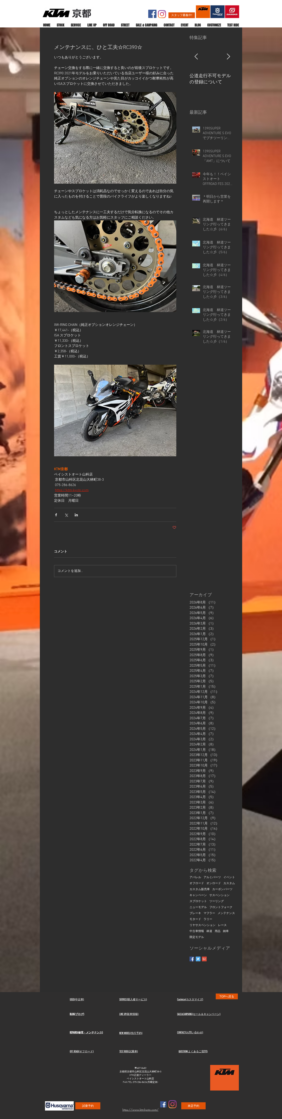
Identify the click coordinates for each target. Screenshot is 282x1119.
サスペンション (219, 895)
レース (222, 925)
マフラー (209, 913)
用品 (217, 931)
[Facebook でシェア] (56, 515)
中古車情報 (197, 931)
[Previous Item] (196, 57)
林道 (209, 931)
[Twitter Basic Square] (198, 959)
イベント (229, 877)
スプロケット (198, 901)
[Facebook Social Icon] (152, 14)
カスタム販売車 (200, 889)
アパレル (195, 877)
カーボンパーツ (222, 889)
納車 (226, 931)
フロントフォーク (220, 907)
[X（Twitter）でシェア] (66, 515)
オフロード (197, 883)
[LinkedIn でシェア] (76, 515)
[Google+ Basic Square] (204, 959)
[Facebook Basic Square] (192, 959)
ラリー (208, 919)
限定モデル (197, 937)
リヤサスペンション (203, 925)
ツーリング (216, 901)
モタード (195, 919)
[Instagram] (162, 14)
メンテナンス (226, 913)
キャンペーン (198, 895)
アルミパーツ (212, 877)
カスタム (229, 883)
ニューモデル (198, 907)
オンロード (213, 883)
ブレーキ (195, 913)
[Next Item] (228, 57)
